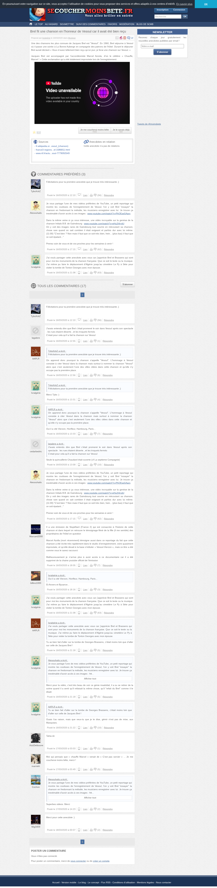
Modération (126, 24)
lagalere (36, 338)
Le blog (82, 882)
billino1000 (35, 583)
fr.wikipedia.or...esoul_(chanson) (52, 146)
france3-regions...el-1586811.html (53, 149)
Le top (39, 24)
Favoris (112, 24)
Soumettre (67, 24)
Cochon (36, 787)
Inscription (163, 9)
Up (91, 195)
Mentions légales (145, 882)
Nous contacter (163, 882)
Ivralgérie (46, 38)
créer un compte (101, 861)
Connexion (179, 9)
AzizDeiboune (36, 745)
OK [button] (206, 4)
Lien (85, 195)
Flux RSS (105, 882)
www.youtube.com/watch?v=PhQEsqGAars (108, 213)
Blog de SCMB (144, 24)
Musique (72, 38)
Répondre (109, 195)
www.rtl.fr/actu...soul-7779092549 (53, 153)
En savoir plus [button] (184, 4)
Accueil (55, 882)
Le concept (93, 882)
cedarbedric (36, 451)
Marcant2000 (36, 536)
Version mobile (68, 882)
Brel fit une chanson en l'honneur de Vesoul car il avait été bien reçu (78, 31)
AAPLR (35, 358)
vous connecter (78, 861)
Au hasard (51, 24)
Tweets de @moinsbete (149, 124)
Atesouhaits (36, 213)
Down (95, 195)
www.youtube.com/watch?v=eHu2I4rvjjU (104, 223)
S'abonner (127, 284)
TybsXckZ (36, 191)
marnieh (36, 766)
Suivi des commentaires (90, 24)
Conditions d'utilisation (123, 882)
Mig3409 (35, 826)
